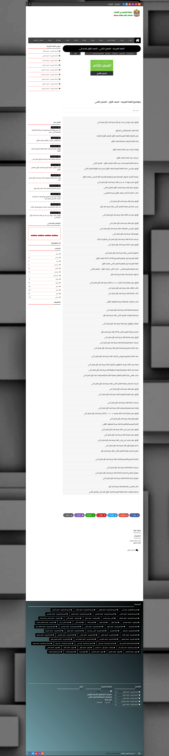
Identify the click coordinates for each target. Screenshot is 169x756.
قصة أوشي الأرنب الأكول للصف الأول (48, 140)
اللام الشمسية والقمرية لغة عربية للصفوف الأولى (120, 424)
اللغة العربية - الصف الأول (98, 53)
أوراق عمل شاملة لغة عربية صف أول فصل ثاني (121, 337)
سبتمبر (43, 264)
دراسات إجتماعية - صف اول (106, 643)
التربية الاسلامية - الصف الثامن (61, 610)
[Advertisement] (63, 22)
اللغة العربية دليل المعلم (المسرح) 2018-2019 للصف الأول (117, 258)
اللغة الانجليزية (133, 626)
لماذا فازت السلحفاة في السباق (127, 130)
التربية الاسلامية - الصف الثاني (128, 614)
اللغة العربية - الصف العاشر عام (85, 639)
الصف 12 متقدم (38, 40)
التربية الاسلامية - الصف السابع (80, 614)
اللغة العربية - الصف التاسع (50, 88)
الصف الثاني (78, 622)
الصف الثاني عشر (64, 622)
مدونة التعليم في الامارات (113, 753)
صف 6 (75, 40)
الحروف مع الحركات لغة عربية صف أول (124, 274)
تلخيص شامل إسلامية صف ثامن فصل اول (47, 188)
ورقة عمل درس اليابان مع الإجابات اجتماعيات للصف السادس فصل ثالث (46, 197)
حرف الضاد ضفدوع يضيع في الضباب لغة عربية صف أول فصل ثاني (114, 356)
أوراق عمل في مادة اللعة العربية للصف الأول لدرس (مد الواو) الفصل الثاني (111, 168)
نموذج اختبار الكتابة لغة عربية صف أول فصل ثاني (120, 478)
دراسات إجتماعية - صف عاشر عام (128, 647)
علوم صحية (82, 651)
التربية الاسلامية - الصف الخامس (104, 614)
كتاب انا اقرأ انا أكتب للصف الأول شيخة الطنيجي (121, 192)
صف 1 (130, 40)
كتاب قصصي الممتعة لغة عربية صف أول (123, 486)
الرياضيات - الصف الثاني (73, 618)
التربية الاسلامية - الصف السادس (56, 614)
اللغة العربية (114, 630)
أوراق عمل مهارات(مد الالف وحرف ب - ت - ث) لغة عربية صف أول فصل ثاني (111, 413)
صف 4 (92, 40)
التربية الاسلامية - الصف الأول (107, 610)
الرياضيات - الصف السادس (130, 622)
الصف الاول (102, 622)
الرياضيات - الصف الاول (91, 618)
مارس (43, 297)
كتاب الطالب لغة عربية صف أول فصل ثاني (123, 288)
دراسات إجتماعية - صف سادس (41, 643)
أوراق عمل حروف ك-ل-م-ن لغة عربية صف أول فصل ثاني (117, 182)
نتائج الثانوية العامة (54, 651)
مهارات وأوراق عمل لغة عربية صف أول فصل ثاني (120, 323)
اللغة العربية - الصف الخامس (49, 70)
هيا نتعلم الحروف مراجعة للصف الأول (124, 141)
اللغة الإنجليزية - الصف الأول (115, 626)
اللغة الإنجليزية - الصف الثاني (93, 626)
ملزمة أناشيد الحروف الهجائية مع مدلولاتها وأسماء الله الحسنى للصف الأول (110, 176)
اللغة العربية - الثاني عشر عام (96, 630)
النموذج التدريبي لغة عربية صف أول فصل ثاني (121, 252)
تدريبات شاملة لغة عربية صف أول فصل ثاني (122, 467)
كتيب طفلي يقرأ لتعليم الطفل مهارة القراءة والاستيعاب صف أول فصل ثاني (110, 375)
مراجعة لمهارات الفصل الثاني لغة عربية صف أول (120, 315)
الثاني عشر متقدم (108, 618)
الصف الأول (108, 53)
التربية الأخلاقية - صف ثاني (130, 610)
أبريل (43, 290)
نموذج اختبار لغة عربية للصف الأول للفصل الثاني (121, 187)
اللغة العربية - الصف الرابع (50, 65)
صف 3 (101, 40)
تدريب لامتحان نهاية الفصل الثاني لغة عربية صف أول (119, 206)
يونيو (43, 282)
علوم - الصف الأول (85, 647)
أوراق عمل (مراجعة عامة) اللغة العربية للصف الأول (46, 149)
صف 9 (49, 40)
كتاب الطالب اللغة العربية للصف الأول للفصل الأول (46, 168)
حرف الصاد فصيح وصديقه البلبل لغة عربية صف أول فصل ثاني (116, 348)
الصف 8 (58, 40)
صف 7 (67, 40)
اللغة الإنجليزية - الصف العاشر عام (46, 626)
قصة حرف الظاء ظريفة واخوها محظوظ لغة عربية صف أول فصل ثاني (113, 370)
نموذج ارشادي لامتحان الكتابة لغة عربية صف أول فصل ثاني (116, 472)
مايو (43, 254)
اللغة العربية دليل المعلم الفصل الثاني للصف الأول (120, 263)
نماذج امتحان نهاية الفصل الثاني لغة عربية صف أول (119, 450)
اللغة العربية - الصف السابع (50, 79)
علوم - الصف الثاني (52, 647)
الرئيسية (117, 4)
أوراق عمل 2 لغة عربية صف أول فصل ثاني (123, 244)
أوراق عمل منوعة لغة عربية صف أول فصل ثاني (121, 434)
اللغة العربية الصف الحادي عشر (129, 643)
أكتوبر (43, 268)
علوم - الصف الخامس (131, 651)
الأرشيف (111, 4)
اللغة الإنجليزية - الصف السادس (70, 626)
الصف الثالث (90, 622)
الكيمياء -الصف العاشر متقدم (45, 622)
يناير (43, 261)
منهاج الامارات (70, 651)
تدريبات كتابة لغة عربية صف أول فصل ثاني (122, 402)
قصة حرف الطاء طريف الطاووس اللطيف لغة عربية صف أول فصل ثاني (113, 364)
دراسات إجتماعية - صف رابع (63, 643)
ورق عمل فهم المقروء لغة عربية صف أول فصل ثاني (45, 178)
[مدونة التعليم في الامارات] (126, 13)
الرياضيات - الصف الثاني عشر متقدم (50, 618)
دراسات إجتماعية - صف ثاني (85, 643)
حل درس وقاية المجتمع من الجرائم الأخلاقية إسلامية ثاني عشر (46, 131)
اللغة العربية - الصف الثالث (50, 60)
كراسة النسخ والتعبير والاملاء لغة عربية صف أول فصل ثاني (116, 459)
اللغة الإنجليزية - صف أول (130, 630)
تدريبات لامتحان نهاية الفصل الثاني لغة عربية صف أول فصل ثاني (114, 383)
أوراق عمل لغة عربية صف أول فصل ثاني (123, 201)
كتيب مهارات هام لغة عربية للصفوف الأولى (122, 301)
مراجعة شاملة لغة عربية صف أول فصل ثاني (122, 310)
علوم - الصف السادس (97, 651)
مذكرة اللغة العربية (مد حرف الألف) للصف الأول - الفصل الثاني (115, 163)
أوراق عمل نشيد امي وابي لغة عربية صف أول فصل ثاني (118, 440)
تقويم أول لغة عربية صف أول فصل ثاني (124, 418)
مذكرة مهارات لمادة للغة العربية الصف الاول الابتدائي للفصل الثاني (113, 491)
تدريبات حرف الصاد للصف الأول (127, 157)
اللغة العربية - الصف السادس (49, 74)
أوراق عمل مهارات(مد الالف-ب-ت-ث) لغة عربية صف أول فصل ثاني (114, 282)
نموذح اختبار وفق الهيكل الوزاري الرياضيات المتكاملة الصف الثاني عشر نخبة (99, 697)
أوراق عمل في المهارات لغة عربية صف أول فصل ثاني (119, 228)
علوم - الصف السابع (114, 651)
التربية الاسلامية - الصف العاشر (128, 618)
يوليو (43, 279)
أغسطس (43, 275)
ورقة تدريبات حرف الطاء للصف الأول (125, 149)
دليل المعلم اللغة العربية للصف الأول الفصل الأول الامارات (117, 135)
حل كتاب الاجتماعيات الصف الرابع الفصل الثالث (46, 207)
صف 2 (122, 40)
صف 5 (84, 40)
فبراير (43, 257)
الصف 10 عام (111, 40)
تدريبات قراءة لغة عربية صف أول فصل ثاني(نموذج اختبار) (117, 239)
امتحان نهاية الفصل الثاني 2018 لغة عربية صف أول (119, 331)
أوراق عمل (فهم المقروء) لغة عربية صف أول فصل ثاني (118, 394)
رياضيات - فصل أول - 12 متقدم (104, 647)
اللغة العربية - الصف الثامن (50, 84)
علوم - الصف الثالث (68, 647)
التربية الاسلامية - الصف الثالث (85, 610)
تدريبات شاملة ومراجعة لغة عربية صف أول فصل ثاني (119, 342)
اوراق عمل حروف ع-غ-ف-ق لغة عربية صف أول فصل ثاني (117, 122)
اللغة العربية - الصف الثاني (50, 56)
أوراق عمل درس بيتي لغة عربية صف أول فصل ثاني (120, 429)
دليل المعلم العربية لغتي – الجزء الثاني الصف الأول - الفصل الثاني (114, 269)
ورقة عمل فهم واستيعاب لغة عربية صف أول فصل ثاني (118, 408)
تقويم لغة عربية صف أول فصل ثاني (125, 233)
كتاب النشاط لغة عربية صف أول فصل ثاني (123, 293)
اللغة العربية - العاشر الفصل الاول (60, 639)
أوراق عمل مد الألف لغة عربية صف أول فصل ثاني (120, 214)
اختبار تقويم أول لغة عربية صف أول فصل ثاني (121, 445)
